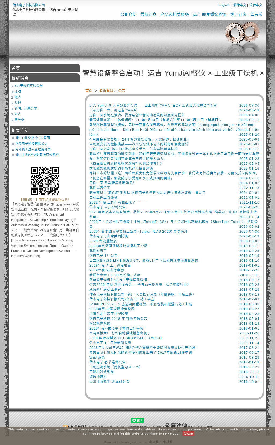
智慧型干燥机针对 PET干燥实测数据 (118, 280)
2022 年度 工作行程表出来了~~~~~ (118, 202)
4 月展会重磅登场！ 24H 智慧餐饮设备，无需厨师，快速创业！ (140, 139)
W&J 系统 (97, 357)
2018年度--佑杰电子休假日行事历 (116, 328)
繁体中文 (239, 5)
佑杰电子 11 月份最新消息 (110, 343)
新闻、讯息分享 (26, 108)
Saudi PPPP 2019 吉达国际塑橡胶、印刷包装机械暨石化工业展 (141, 304)
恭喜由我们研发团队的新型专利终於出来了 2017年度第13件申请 (140, 353)
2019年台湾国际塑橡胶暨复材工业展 (118, 246)
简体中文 (255, 5)
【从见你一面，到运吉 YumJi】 (114, 110)
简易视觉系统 (100, 323)
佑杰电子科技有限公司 (29, 5)
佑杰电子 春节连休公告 (107, 362)
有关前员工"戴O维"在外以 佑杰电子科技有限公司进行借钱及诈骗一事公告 (147, 193)
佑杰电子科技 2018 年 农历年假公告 (118, 319)
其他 (18, 103)
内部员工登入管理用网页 (33, 149)
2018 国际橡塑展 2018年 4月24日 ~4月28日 (125, 338)
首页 (88, 91)
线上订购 (238, 14)
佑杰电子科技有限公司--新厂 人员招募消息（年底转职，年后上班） (142, 294)
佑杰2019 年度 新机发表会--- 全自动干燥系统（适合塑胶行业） (140, 285)
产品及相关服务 (175, 14)
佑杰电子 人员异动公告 (107, 207)
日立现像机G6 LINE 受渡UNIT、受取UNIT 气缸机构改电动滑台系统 (143, 260)
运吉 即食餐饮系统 (209, 14)
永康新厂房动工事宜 (105, 290)
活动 (18, 91)
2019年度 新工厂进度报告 (110, 265)
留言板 (256, 14)
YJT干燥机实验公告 (29, 86)
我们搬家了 (98, 251)
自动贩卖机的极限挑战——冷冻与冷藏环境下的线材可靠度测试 (139, 144)
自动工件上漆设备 (103, 197)
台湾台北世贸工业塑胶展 (108, 314)
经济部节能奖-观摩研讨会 (109, 382)
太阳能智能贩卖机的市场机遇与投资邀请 (121, 168)
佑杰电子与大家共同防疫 (108, 236)
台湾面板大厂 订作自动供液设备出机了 (120, 333)
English (223, 5)
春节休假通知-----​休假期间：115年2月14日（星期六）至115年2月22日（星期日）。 (156, 120)
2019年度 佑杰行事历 (106, 270)
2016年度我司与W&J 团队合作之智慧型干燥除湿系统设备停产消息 (142, 348)
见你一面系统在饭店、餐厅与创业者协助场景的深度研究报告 (137, 115)
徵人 (18, 97)
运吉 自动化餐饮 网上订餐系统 (37, 155)
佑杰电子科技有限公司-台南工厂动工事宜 (122, 299)
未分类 (19, 120)
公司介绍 (128, 14)
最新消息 (148, 14)
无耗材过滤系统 (101, 372)
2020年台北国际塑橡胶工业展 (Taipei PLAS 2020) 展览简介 (138, 231)
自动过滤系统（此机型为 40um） (116, 367)
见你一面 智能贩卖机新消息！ (113, 183)
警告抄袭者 (98, 377)
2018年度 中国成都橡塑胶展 (112, 309)
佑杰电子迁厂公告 (103, 256)
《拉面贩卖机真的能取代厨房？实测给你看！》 (126, 164)
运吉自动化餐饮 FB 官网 (32, 138)
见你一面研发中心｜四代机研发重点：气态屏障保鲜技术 (133, 149)
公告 (121, 91)
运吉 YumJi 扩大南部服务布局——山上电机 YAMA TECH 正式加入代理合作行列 (153, 105)
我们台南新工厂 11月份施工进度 (115, 275)
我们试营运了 (100, 188)
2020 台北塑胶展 (103, 241)
